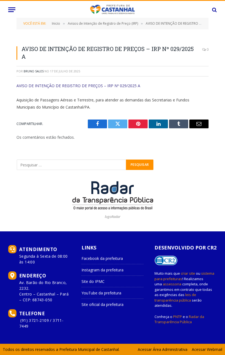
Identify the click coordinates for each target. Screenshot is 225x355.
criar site (188, 273)
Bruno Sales (34, 71)
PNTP (177, 316)
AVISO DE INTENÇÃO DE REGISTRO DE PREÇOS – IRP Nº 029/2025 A (78, 85)
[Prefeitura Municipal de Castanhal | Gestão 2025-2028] (112, 10)
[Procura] (214, 10)
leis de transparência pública (175, 297)
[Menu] (11, 10)
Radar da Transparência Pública (179, 319)
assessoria (172, 284)
